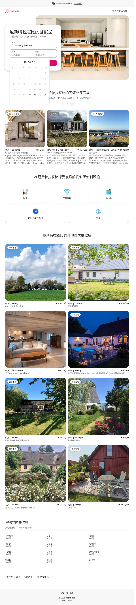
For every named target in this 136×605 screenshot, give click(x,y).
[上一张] (62, 104)
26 (24, 95)
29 (40, 95)
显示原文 (78, 3)
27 (30, 95)
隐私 (64, 600)
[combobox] (33, 45)
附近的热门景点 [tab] (25, 527)
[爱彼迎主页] (12, 11)
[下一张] (72, 104)
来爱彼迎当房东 (119, 11)
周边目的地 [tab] (10, 527)
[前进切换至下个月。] (45, 62)
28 (35, 95)
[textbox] (21, 54)
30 (45, 95)
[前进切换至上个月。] (14, 62)
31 (14, 100)
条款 (70, 600)
